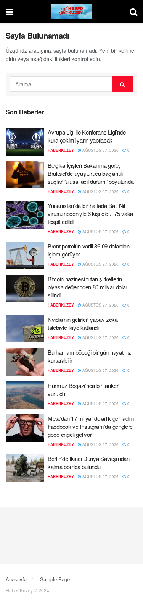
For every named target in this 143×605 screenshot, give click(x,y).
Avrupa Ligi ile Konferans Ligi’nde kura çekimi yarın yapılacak (87, 136)
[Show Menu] (9, 11)
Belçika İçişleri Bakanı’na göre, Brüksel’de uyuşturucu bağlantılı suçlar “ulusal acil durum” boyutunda (90, 173)
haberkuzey (61, 150)
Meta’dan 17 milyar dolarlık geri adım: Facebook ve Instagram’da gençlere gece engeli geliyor (92, 426)
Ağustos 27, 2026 (100, 150)
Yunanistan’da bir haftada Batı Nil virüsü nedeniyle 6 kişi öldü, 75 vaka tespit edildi (90, 213)
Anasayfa (16, 579)
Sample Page (55, 579)
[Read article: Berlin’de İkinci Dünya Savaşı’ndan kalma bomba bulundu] (25, 468)
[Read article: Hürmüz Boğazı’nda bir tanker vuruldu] (25, 395)
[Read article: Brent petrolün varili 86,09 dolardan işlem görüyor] (25, 255)
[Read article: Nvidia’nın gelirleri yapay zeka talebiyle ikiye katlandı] (25, 329)
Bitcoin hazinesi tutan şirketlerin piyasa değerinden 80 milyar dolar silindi (87, 287)
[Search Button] (133, 11)
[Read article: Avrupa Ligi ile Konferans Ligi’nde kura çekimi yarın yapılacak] (25, 142)
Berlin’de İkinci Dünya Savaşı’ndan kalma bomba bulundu (89, 462)
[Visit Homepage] (71, 11)
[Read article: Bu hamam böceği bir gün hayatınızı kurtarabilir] (25, 362)
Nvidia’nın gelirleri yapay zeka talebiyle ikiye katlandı (83, 323)
